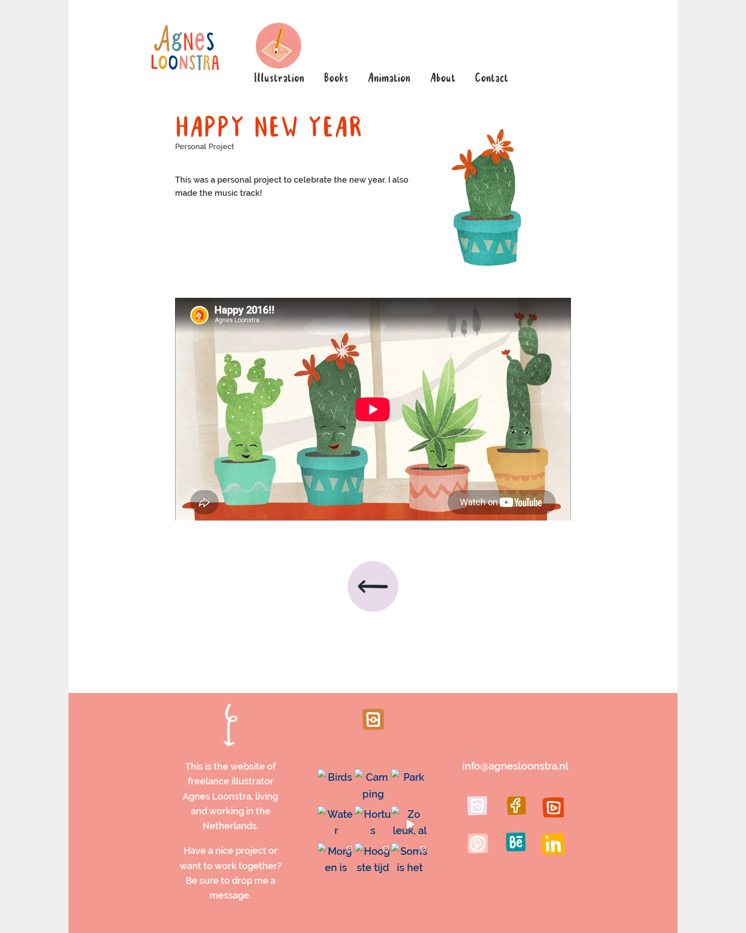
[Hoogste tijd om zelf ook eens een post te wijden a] (373, 861)
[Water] (336, 824)
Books (336, 78)
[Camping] (373, 787)
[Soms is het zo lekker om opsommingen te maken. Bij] (409, 861)
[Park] (409, 787)
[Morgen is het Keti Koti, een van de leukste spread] (336, 861)
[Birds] (336, 787)
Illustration (278, 78)
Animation (388, 78)
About (442, 78)
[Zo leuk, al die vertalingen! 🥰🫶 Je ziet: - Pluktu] (409, 824)
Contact (491, 78)
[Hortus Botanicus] (373, 824)
